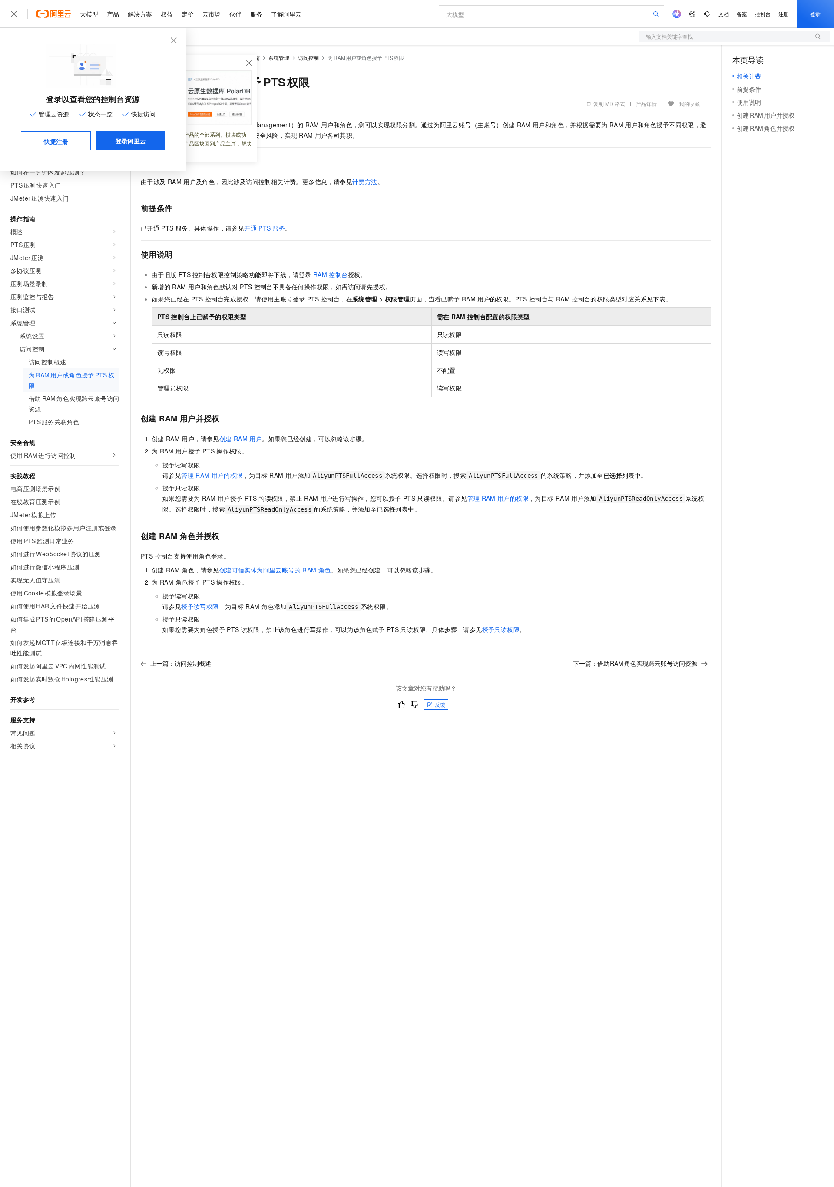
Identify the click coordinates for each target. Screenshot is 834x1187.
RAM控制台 (330, 274)
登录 (815, 13)
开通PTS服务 (264, 228)
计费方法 (364, 181)
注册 (783, 13)
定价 (188, 14)
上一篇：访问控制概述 (180, 663)
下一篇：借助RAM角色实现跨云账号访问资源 (635, 663)
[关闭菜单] (14, 14)
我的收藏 (689, 103)
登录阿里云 (131, 140)
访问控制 (308, 57)
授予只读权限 (501, 629)
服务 (256, 14)
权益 (167, 14)
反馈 (440, 704)
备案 (742, 13)
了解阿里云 (286, 14)
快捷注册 (56, 141)
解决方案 (140, 14)
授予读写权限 (199, 606)
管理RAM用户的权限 (211, 475)
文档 (723, 13)
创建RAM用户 (240, 438)
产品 (113, 14)
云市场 (211, 14)
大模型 (89, 14)
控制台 (763, 13)
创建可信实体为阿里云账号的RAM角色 (275, 569)
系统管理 (278, 57)
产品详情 (646, 103)
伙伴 (235, 14)
